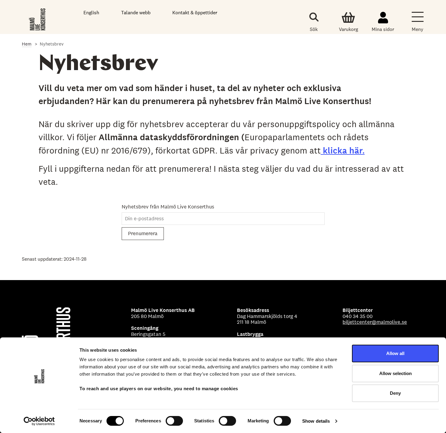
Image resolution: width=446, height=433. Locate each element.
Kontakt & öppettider (194, 12)
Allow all (395, 353)
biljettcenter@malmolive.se (375, 322)
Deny (395, 393)
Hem (27, 44)
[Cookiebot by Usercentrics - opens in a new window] (39, 421)
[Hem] (38, 18)
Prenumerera (142, 233)
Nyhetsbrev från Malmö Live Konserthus (168, 206)
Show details (316, 421)
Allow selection (395, 373)
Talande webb (135, 12)
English (91, 12)
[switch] (174, 421)
